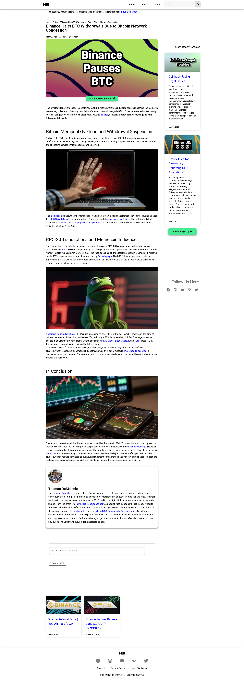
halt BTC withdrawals (59, 219)
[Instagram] (175, 289)
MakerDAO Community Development (115, 511)
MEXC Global (107, 340)
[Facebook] (168, 289)
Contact (101, 668)
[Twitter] (196, 289)
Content (145, 4)
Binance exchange (137, 446)
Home (132, 4)
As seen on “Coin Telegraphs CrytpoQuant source (80, 222)
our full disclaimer (128, 11)
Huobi (137, 340)
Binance (104, 114)
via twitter (51, 453)
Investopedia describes (136, 351)
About (158, 4)
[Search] (198, 4)
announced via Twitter (119, 219)
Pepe (64, 249)
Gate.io (125, 340)
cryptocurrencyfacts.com (90, 503)
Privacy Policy (118, 668)
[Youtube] (182, 289)
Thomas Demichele (62, 493)
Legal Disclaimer (139, 668)
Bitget (118, 340)
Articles (56, 22)
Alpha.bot (79, 511)
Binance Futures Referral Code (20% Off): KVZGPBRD (102, 624)
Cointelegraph (105, 256)
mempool (55, 215)
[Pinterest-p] (189, 289)
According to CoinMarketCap (60, 334)
